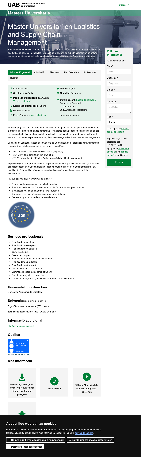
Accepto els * (118, 130)
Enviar (119, 162)
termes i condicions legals (118, 130)
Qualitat (14, 77)
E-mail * (111, 89)
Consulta (111, 101)
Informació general (20, 72)
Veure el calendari (22, 101)
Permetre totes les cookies (27, 446)
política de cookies (84, 432)
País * (110, 116)
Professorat (89, 72)
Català (126, 4)
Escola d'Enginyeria (86, 99)
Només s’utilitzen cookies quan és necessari (37, 440)
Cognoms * (112, 77)
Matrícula (54, 72)
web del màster (38, 115)
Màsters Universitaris (29, 13)
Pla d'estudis (70, 72)
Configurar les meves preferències (92, 440)
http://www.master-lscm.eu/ (21, 325)
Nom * (110, 66)
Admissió (39, 72)
